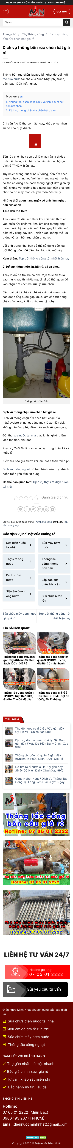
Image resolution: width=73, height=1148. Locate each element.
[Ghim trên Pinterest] (46, 509)
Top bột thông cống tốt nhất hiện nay (44, 258)
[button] (6, 11)
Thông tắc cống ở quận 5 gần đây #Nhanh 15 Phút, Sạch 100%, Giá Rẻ (39, 757)
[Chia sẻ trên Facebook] (27, 509)
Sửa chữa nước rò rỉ (52, 598)
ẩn (21, 96)
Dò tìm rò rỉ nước (13, 577)
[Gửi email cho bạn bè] (40, 509)
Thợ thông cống (33, 34)
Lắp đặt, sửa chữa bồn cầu (51, 582)
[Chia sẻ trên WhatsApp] (20, 509)
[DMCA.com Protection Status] (36, 1137)
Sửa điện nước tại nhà (16, 545)
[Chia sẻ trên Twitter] (33, 509)
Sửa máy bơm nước (51, 545)
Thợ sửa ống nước (14, 561)
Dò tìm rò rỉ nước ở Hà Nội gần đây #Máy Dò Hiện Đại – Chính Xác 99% (39, 768)
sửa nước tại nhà (24, 435)
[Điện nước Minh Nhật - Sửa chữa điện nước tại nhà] (36, 11)
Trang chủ (9, 34)
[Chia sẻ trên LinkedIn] (52, 509)
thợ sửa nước (11, 79)
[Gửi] (66, 22)
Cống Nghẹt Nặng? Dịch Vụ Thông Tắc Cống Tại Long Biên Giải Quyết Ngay (41, 780)
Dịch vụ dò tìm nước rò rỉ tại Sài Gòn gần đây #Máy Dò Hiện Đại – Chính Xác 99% (41, 744)
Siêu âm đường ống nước (16, 594)
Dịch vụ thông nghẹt (16, 469)
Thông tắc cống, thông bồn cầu (50, 563)
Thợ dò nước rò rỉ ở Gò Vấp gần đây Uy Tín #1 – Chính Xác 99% (39, 730)
